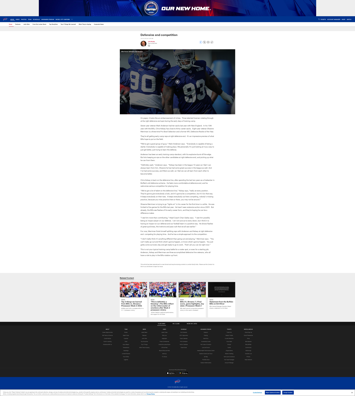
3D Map (206, 356)
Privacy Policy (151, 394)
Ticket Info (229, 332)
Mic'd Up (164, 353)
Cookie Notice (107, 338)
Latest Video (164, 332)
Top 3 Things (144, 344)
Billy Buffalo (248, 344)
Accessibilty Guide (205, 341)
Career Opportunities (107, 332)
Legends (126, 359)
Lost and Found (206, 347)
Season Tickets (229, 335)
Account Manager (229, 362)
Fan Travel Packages (229, 359)
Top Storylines (144, 341)
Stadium (206, 332)
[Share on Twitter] (204, 43)
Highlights (164, 338)
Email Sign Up (248, 332)
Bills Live (164, 335)
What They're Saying (144, 347)
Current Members (229, 338)
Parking (206, 335)
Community (248, 347)
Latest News (144, 332)
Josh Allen (144, 338)
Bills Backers (248, 341)
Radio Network (248, 359)
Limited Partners (126, 353)
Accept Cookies (288, 392)
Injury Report (126, 344)
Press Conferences (164, 341)
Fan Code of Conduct (206, 344)
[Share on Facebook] (200, 43)
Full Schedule (183, 332)
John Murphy (151, 41)
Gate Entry (205, 338)
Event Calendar (183, 338)
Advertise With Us (107, 344)
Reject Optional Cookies (273, 392)
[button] (177, 82)
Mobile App (248, 350)
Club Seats (229, 341)
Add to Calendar (184, 344)
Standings (126, 350)
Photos (248, 356)
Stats (126, 341)
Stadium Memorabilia (206, 362)
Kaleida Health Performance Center (205, 350)
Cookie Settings (257, 392)
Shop (248, 338)
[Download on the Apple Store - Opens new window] (171, 373)
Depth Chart (126, 335)
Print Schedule (183, 341)
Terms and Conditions (229, 356)
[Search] (319, 19)
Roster (126, 332)
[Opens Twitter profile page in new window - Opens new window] (149, 46)
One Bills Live (248, 353)
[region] (177, 392)
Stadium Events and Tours (205, 353)
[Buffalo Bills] (177, 381)
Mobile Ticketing (229, 353)
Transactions (126, 347)
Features (144, 335)
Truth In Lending (107, 341)
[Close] (352, 393)
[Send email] (208, 43)
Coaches (126, 338)
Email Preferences (248, 335)
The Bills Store (205, 359)
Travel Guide (184, 347)
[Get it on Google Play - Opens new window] (183, 374)
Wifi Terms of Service (107, 335)
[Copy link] (211, 42)
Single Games (229, 350)
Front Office (126, 356)
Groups (229, 344)
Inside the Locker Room (164, 344)
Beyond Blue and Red (164, 350)
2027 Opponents (184, 335)
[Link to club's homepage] (5, 19)
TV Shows (164, 356)
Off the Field (164, 347)
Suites (229, 347)
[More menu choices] (72, 19)
